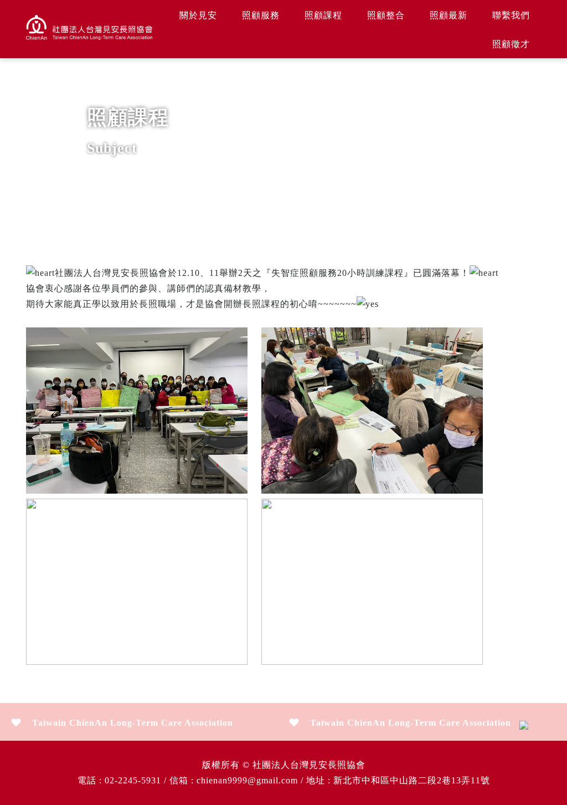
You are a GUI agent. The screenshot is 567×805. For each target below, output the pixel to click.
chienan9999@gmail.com (247, 780)
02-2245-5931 (133, 780)
